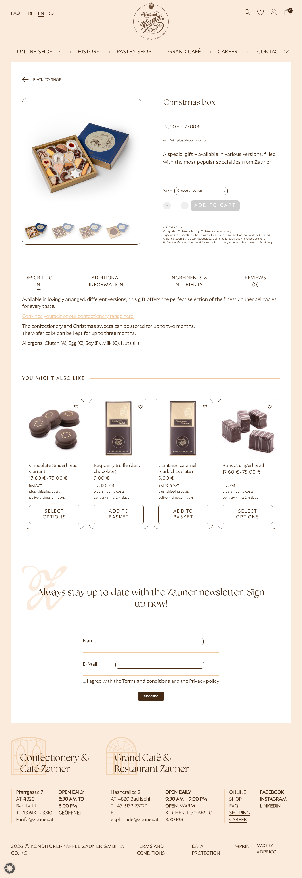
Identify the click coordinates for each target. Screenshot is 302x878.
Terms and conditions (146, 681)
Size (167, 191)
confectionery (264, 242)
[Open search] (248, 12)
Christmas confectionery (216, 231)
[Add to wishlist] (76, 406)
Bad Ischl (233, 239)
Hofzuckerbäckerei (175, 242)
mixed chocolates (243, 242)
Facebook (272, 792)
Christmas (265, 235)
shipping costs (195, 140)
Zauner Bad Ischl (228, 235)
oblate (174, 235)
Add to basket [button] (119, 514)
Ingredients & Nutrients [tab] (189, 282)
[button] (287, 12)
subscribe (151, 696)
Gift (262, 239)
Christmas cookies (204, 235)
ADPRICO (267, 852)
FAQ (15, 13)
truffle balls (220, 239)
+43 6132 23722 (131, 806)
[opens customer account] (274, 12)
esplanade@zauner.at (135, 819)
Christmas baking (189, 231)
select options (54, 514)
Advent (243, 235)
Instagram (273, 799)
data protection (206, 850)
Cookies (206, 239)
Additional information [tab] (106, 282)
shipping (239, 813)
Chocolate (186, 235)
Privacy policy (204, 681)
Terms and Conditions (151, 850)
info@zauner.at (37, 819)
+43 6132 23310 (36, 813)
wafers (253, 235)
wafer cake (170, 239)
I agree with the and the (152, 681)
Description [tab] (39, 282)
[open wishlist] (260, 12)
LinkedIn (270, 806)
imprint (242, 846)
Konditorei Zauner (199, 242)
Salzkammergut (221, 242)
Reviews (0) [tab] (255, 282)
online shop (35, 52)
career (238, 819)
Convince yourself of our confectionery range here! (78, 316)
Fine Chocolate (250, 239)
